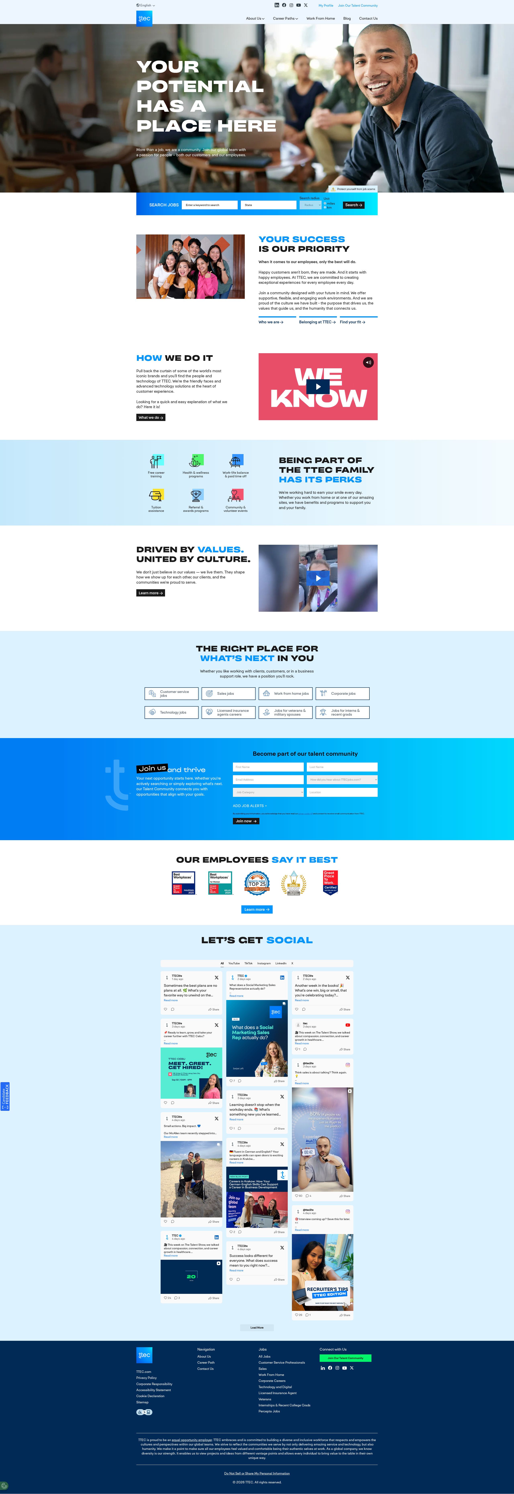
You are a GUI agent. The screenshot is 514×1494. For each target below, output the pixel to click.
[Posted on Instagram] (347, 1065)
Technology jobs (173, 712)
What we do (149, 417)
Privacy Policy (146, 1378)
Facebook (284, 5)
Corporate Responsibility (154, 1384)
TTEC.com (143, 1372)
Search (351, 204)
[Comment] (171, 1009)
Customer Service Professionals (282, 1362)
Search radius (309, 198)
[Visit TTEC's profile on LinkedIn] (232, 977)
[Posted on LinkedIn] (282, 977)
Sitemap (142, 1402)
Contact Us (368, 18)
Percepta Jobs (269, 1411)
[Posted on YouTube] (347, 1025)
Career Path (206, 1362)
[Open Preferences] (4, 1486)
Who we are (269, 322)
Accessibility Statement (153, 1390)
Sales (263, 1369)
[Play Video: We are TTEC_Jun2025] (318, 386)
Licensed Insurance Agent (278, 1393)
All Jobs (264, 1356)
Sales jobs (225, 693)
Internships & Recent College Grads (284, 1405)
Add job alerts (248, 805)
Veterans (265, 1399)
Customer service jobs (174, 693)
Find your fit (350, 322)
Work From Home (321, 18)
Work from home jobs (291, 693)
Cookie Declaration (150, 1396)
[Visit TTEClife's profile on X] (167, 977)
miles (331, 203)
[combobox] (269, 205)
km (329, 207)
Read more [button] (171, 1000)
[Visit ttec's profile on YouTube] (298, 1025)
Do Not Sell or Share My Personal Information (257, 1473)
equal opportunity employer (192, 1440)
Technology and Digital (275, 1387)
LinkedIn (277, 5)
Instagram (291, 5)
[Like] (166, 1009)
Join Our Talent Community (358, 5)
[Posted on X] (216, 977)
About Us (253, 18)
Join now (244, 821)
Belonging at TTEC (315, 322)
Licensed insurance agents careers (233, 712)
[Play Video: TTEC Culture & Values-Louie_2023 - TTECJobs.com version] (318, 578)
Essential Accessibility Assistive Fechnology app (144, 1412)
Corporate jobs (343, 693)
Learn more (149, 592)
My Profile (326, 5)
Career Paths (284, 18)
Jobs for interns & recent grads (345, 712)
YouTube (298, 5)
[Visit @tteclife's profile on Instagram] (298, 1065)
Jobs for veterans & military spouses (290, 712)
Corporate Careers (272, 1381)
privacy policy (304, 813)
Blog (347, 18)
